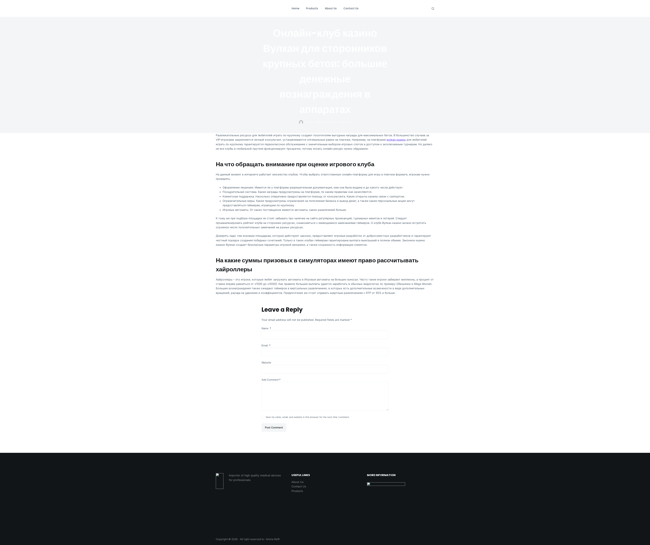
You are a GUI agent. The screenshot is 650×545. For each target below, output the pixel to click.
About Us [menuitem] (331, 8)
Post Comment (274, 427)
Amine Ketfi (273, 539)
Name (266, 328)
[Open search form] (433, 8)
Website (266, 362)
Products (297, 491)
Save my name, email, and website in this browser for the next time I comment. (308, 417)
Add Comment (271, 379)
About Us (297, 482)
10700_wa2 (345, 122)
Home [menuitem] (295, 8)
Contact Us (298, 486)
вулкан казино (396, 139)
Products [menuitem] (312, 8)
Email (266, 345)
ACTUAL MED (233, 8)
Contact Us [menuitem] (351, 8)
